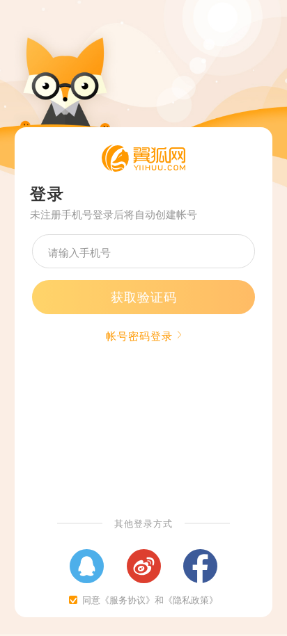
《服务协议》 (127, 600)
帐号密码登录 (139, 335)
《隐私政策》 (191, 600)
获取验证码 (144, 296)
